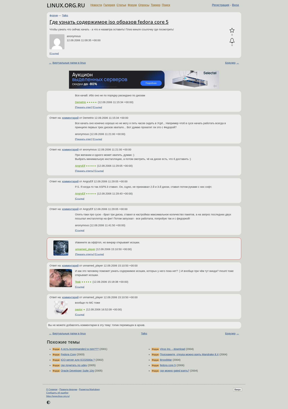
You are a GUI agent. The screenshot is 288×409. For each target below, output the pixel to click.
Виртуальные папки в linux (69, 62)
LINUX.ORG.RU (66, 5)
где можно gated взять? (174, 370)
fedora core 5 (168, 365)
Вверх (237, 389)
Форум (132, 5)
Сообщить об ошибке (57, 392)
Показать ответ (84, 107)
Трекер (155, 5)
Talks (65, 15)
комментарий (70, 117)
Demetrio (80, 102)
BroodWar (166, 359)
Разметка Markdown (89, 389)
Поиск (166, 5)
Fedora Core (68, 354)
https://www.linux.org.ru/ (58, 396)
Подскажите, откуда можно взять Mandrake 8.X (189, 354)
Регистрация (220, 5)
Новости (96, 5)
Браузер (230, 62)
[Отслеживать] (232, 41)
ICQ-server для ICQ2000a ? (78, 359)
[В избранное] (232, 30)
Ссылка (54, 53)
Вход (235, 5)
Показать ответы (84, 171)
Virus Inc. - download (172, 349)
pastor (78, 309)
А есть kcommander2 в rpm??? (80, 349)
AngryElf (80, 165)
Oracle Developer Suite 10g (77, 370)
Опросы (143, 5)
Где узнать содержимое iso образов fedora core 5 (109, 21)
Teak (78, 281)
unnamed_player (85, 249)
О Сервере (51, 389)
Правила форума (68, 389)
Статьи (121, 5)
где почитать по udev (74, 365)
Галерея (109, 5)
